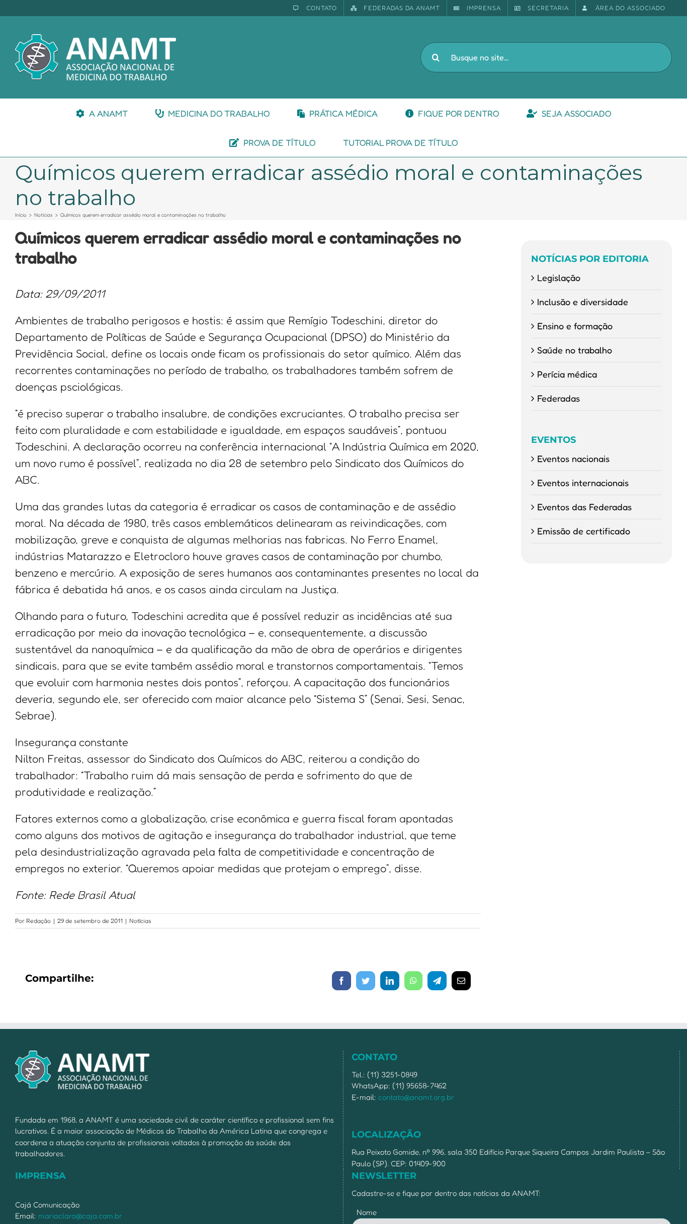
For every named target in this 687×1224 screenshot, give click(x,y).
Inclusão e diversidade (582, 301)
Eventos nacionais (573, 458)
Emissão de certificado (583, 530)
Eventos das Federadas (584, 506)
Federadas (558, 398)
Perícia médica (567, 374)
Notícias (140, 920)
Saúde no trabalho (574, 349)
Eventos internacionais (583, 482)
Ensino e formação (575, 325)
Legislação (558, 277)
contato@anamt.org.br (416, 1097)
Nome (367, 1212)
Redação (38, 920)
